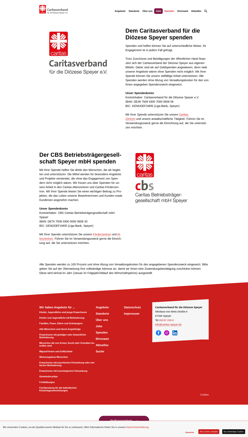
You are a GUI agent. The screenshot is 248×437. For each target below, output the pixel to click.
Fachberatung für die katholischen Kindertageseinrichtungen (58, 389)
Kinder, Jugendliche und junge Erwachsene (63, 312)
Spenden (169, 11)
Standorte (134, 11)
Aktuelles (196, 11)
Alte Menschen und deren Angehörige (60, 329)
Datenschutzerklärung (137, 427)
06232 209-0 (166, 320)
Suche (100, 351)
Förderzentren (102, 234)
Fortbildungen (47, 382)
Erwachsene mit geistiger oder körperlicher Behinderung (62, 336)
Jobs (158, 11)
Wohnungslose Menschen (53, 357)
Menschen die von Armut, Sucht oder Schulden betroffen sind (67, 344)
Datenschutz (132, 307)
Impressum (131, 313)
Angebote (120, 11)
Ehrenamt (182, 11)
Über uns (148, 11)
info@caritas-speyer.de (168, 324)
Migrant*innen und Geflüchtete (55, 351)
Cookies (204, 394)
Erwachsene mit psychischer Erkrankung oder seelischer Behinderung (67, 364)
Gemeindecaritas (48, 376)
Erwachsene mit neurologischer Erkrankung (63, 371)
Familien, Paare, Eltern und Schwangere (61, 323)
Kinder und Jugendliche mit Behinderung (61, 318)
